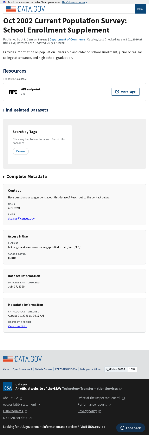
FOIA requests (13, 411)
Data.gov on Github (90, 369)
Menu (140, 9)
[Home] (25, 9)
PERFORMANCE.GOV (66, 369)
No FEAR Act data (15, 418)
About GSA (11, 398)
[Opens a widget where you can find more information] (130, 428)
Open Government (22, 369)
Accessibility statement (20, 404)
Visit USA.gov (91, 427)
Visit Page (128, 92)
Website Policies (43, 369)
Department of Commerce (67, 39)
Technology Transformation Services (90, 388)
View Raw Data (17, 326)
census (20, 151)
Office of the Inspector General (99, 398)
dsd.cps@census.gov (21, 218)
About (6, 369)
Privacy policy (87, 411)
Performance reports (92, 404)
